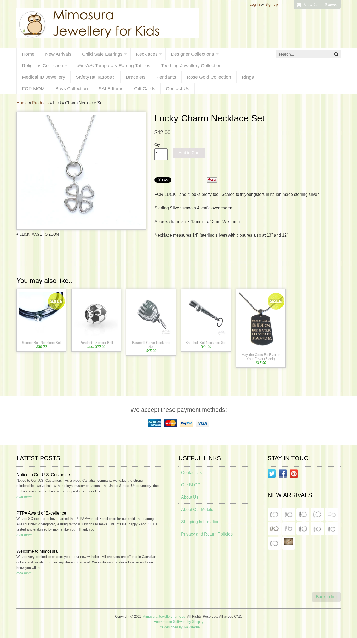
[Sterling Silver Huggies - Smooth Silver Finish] (274, 528)
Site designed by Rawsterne (178, 627)
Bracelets (136, 77)
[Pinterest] (294, 474)
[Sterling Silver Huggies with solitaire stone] (288, 528)
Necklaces (147, 54)
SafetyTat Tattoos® (95, 77)
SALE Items (111, 88)
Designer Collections (192, 54)
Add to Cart (189, 153)
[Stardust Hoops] (302, 514)
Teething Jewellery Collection (191, 65)
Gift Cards (144, 88)
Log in (255, 5)
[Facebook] (283, 474)
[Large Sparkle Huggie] (274, 543)
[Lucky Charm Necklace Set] (81, 171)
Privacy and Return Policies (207, 534)
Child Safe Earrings (102, 54)
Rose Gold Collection (209, 77)
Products (40, 103)
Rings (248, 77)
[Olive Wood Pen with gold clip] (288, 543)
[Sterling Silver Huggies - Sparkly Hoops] (302, 528)
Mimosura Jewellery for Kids (163, 616)
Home (28, 54)
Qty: (157, 145)
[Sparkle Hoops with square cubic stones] (288, 514)
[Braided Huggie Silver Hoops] (331, 528)
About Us (189, 497)
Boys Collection (71, 88)
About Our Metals (197, 509)
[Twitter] (272, 474)
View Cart (320, 4)
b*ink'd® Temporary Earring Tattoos (113, 65)
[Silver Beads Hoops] (331, 514)
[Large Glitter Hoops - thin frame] (274, 514)
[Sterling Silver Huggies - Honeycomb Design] (317, 528)
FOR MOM (33, 88)
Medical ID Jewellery (43, 77)
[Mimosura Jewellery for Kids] (107, 24)
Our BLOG (190, 485)
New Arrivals (58, 54)
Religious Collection (42, 65)
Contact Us (177, 88)
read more (24, 497)
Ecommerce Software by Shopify (179, 622)
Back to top (326, 597)
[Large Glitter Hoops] (317, 514)
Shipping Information (200, 522)
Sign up (271, 5)
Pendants (166, 77)
